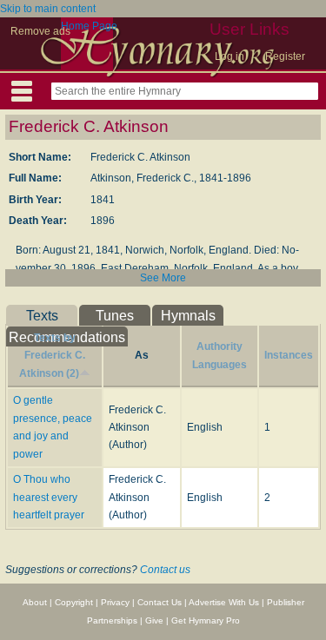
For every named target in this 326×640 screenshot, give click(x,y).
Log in (229, 56)
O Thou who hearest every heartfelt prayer (48, 497)
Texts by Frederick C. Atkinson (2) (52, 355)
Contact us (165, 570)
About (35, 602)
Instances (288, 355)
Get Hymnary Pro (205, 620)
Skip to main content (48, 9)
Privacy (115, 602)
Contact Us (159, 602)
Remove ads (40, 31)
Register (285, 56)
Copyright (74, 602)
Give (154, 620)
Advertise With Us (224, 602)
